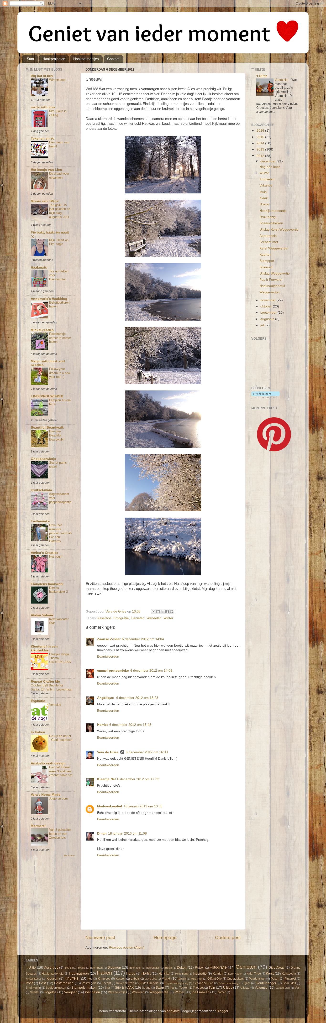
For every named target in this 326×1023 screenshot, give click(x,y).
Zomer (221, 992)
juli (262, 325)
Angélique (106, 698)
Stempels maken (84, 987)
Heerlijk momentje (273, 211)
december (268, 161)
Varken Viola (283, 987)
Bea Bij (69, 967)
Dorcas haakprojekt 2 (58, 590)
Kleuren (52, 978)
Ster (107, 987)
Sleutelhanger (265, 983)
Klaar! (263, 198)
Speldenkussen (56, 987)
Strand (146, 987)
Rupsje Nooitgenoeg (176, 983)
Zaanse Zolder (109, 639)
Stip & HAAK (124, 987)
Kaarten (265, 254)
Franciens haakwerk (47, 584)
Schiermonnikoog (228, 983)
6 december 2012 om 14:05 (151, 670)
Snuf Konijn (33, 987)
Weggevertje (158, 992)
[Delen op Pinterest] (171, 611)
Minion (182, 978)
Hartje (130, 973)
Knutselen (266, 179)
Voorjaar (70, 992)
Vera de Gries (108, 752)
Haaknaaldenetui (272, 286)
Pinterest (290, 978)
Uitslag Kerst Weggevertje (279, 229)
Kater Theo (254, 973)
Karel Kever (235, 973)
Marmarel (38, 826)
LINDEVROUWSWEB (47, 396)
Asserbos (104, 618)
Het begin (55, 556)
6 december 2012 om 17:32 (138, 779)
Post (42, 983)
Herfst (146, 973)
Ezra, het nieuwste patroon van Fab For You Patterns (60, 533)
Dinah (102, 833)
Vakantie (265, 185)
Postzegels (89, 983)
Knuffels (72, 978)
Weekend (138, 992)
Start (30, 59)
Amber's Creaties (44, 553)
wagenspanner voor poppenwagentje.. (60, 500)
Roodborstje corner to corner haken (60, 337)
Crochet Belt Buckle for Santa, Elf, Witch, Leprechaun (51, 687)
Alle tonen (69, 855)
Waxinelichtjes (117, 992)
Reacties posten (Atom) (126, 947)
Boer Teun (135, 967)
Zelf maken (200, 992)
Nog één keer (269, 167)
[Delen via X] (162, 611)
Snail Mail (289, 983)
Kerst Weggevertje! (273, 248)
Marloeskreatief (109, 806)
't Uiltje (262, 76)
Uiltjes (227, 987)
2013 (261, 149)
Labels (135, 978)
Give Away (276, 967)
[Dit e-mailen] (153, 611)
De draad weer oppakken (59, 175)
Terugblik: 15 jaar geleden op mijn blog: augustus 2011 (59, 211)
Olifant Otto (214, 978)
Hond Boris (181, 973)
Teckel (183, 987)
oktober (266, 306)
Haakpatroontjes (86, 59)
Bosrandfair (153, 967)
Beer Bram (96, 967)
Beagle (81, 967)
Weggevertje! (269, 292)
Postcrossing (64, 983)
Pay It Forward (270, 279)
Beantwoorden (108, 656)
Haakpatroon (79, 973)
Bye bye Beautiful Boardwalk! (56, 435)
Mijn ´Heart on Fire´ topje (58, 242)
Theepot (198, 987)
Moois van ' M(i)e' (45, 201)
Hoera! (264, 204)
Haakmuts (39, 267)
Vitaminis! (282, 80)
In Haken (38, 732)
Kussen (121, 978)
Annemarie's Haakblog (49, 299)
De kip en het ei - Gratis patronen (60, 738)
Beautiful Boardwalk (47, 427)
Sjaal (246, 983)
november (268, 300)
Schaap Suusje (203, 983)
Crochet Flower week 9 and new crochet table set (60, 771)
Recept (106, 983)
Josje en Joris (58, 798)
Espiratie (38, 701)
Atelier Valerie (42, 615)
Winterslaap (57, 80)
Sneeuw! (266, 267)
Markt (166, 978)
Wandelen (154, 618)
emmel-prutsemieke (113, 670)
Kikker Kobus (34, 978)
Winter (168, 618)
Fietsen (200, 967)
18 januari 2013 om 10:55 (143, 806)
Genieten (138, 618)
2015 (261, 137)
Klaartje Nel (106, 779)
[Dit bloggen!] (158, 611)
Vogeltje (50, 992)
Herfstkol (164, 973)
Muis (263, 192)
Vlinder (34, 992)
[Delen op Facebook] (167, 611)
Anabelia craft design (48, 763)
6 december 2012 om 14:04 (143, 639)
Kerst (270, 973)
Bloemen (114, 967)
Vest (297, 987)
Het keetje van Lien (46, 169)
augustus (267, 319)
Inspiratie (200, 973)
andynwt (173, 1011)
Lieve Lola (151, 978)
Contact (113, 59)
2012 (261, 156)
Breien (168, 967)
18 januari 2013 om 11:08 (127, 833)
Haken (104, 973)
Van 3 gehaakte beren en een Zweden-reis (60, 833)
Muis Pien (196, 978)
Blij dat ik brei (42, 76)
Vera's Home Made (45, 794)
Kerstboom (289, 973)
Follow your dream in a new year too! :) (59, 373)
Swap (160, 987)
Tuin (212, 987)
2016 (261, 130)
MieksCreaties (42, 330)
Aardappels (268, 236)
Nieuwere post (100, 937)
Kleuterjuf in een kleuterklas (44, 648)
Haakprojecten (53, 59)
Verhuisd (55, 704)
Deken (182, 967)
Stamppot (266, 261)
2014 (261, 143)
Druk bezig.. (268, 217)
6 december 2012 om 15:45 (130, 725)
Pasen (275, 978)
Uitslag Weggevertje (274, 273)
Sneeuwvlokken (271, 223)
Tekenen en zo (42, 138)
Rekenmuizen (125, 983)
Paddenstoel (257, 978)
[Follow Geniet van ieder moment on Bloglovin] (265, 397)
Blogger (222, 1011)
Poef (29, 983)
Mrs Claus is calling (58, 113)
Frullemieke (40, 521)
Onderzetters (235, 978)
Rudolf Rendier (149, 983)
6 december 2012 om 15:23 (137, 698)
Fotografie (121, 618)
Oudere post (228, 937)
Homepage (165, 937)
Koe (90, 978)
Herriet (102, 725)
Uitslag (244, 987)
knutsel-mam (41, 490)
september (269, 312)
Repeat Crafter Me (45, 681)
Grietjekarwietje (43, 459)
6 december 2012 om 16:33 (147, 752)
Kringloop (104, 978)
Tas (172, 987)
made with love (43, 107)
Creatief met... (270, 242)
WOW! (264, 173)
